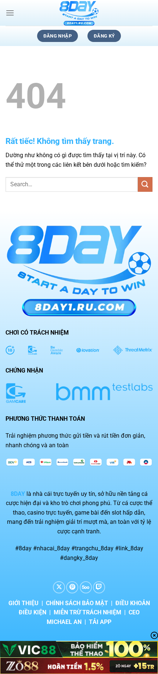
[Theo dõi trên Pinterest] (72, 587)
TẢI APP (100, 621)
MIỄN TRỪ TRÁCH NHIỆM (87, 612)
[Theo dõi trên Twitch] (99, 587)
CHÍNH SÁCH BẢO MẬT (77, 603)
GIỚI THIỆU (23, 603)
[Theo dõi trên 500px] (86, 587)
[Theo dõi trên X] (59, 587)
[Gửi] (145, 184)
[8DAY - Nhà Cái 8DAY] (79, 13)
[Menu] (10, 13)
